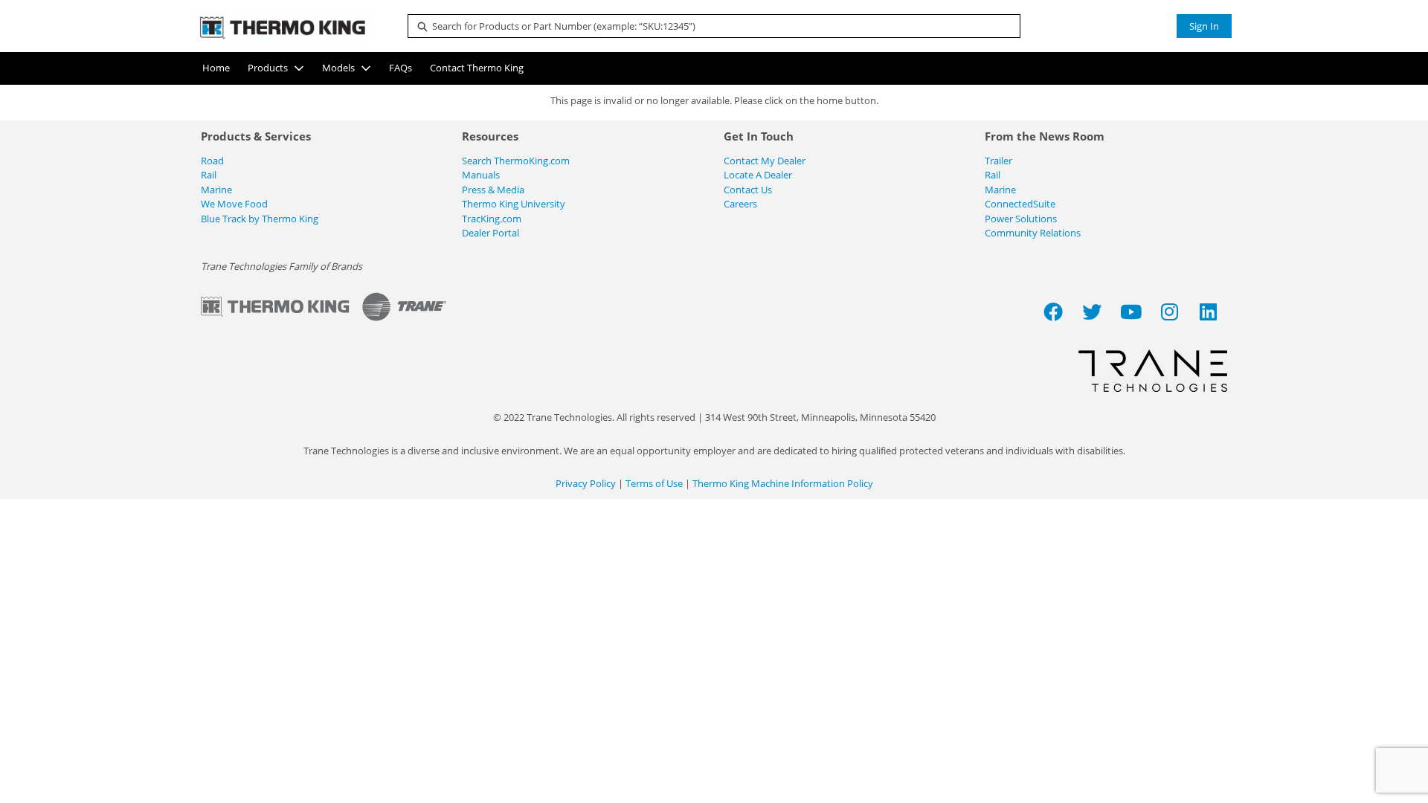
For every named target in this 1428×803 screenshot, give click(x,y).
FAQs (400, 67)
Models (338, 67)
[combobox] (708, 26)
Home (216, 67)
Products (268, 67)
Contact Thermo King (477, 67)
